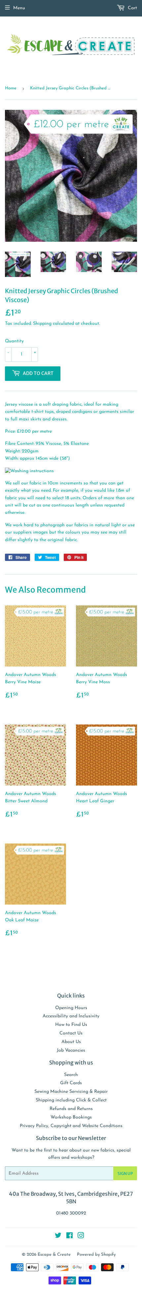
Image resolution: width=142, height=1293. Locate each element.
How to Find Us (71, 1024)
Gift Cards (71, 1083)
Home (11, 88)
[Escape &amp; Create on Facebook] (69, 1236)
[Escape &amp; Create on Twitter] (58, 1236)
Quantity (14, 341)
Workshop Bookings (71, 1117)
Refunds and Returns (71, 1108)
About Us (71, 1041)
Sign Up (125, 1173)
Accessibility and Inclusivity (71, 1016)
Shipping (42, 323)
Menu (19, 8)
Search (71, 1074)
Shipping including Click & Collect (71, 1100)
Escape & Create (54, 1254)
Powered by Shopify (96, 1254)
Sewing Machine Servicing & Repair (71, 1091)
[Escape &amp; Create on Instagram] (81, 1236)
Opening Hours (71, 1007)
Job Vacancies (71, 1050)
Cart (131, 8)
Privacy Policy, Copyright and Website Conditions (71, 1126)
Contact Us (71, 1033)
